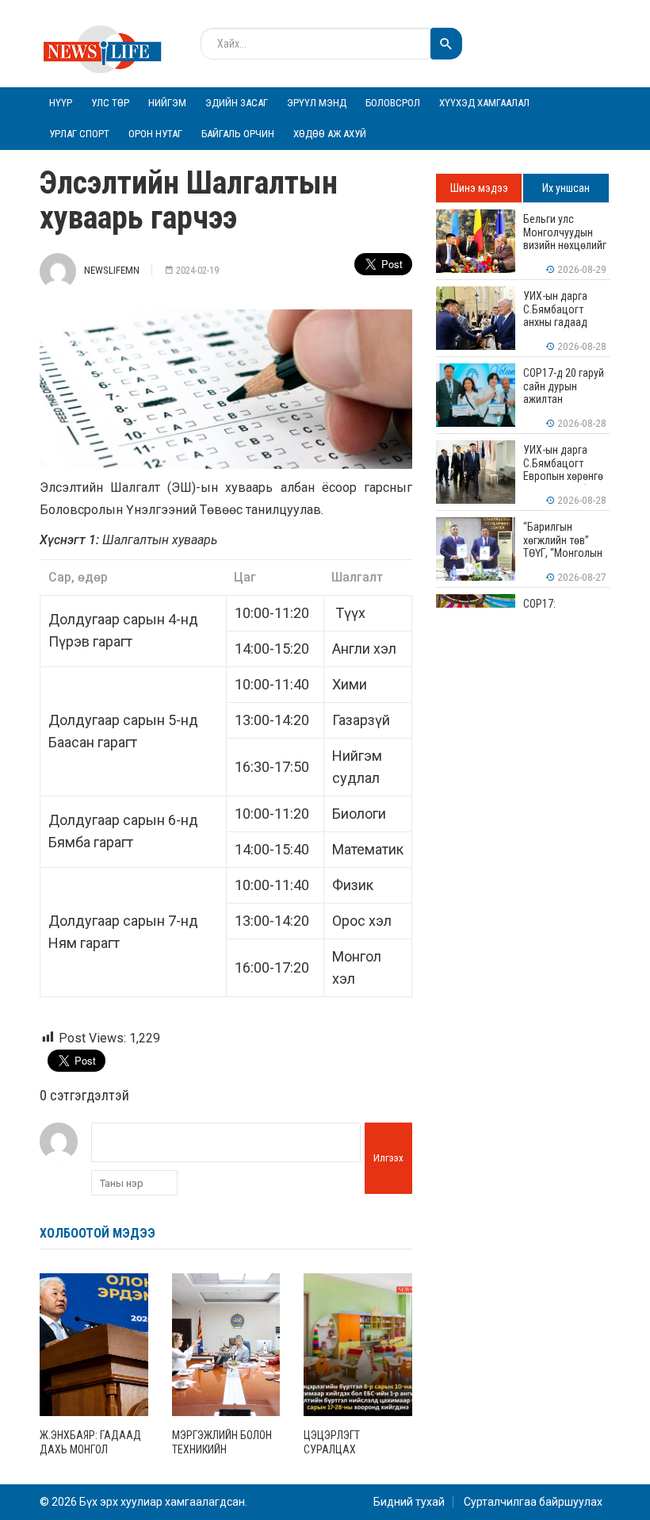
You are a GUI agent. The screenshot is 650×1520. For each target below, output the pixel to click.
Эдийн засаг (236, 103)
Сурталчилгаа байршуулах (533, 1501)
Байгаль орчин (237, 134)
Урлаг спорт (79, 134)
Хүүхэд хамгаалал (484, 103)
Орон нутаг (155, 134)
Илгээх (388, 1158)
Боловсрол (392, 103)
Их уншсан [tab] (566, 188)
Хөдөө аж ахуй (329, 134)
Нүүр (60, 103)
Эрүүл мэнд (316, 103)
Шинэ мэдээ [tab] (479, 188)
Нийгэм (167, 103)
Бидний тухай (409, 1501)
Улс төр (110, 103)
